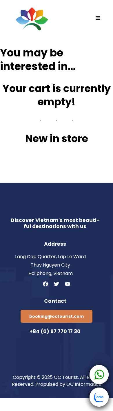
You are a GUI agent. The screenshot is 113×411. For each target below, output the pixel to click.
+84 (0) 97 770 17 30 (55, 331)
